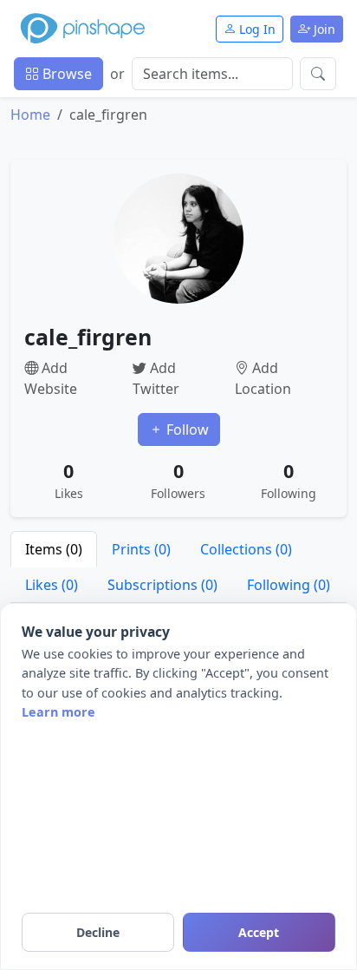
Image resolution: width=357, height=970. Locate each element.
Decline (98, 932)
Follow (186, 429)
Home (30, 114)
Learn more (58, 712)
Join (322, 29)
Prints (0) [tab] (141, 549)
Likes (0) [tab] (51, 584)
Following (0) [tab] (288, 584)
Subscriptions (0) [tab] (162, 584)
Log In (256, 29)
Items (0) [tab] (53, 549)
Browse (65, 73)
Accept (258, 932)
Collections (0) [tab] (246, 549)
